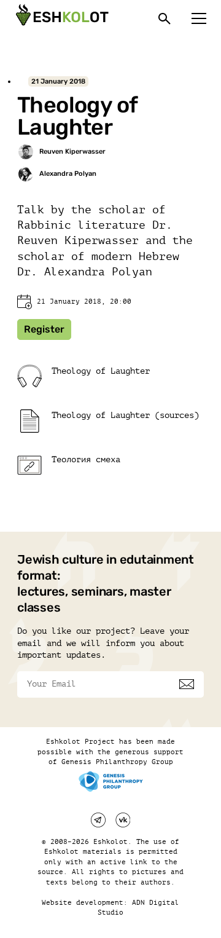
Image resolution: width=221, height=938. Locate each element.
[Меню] (199, 18)
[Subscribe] (186, 684)
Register (44, 329)
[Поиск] (164, 18)
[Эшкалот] (61, 18)
